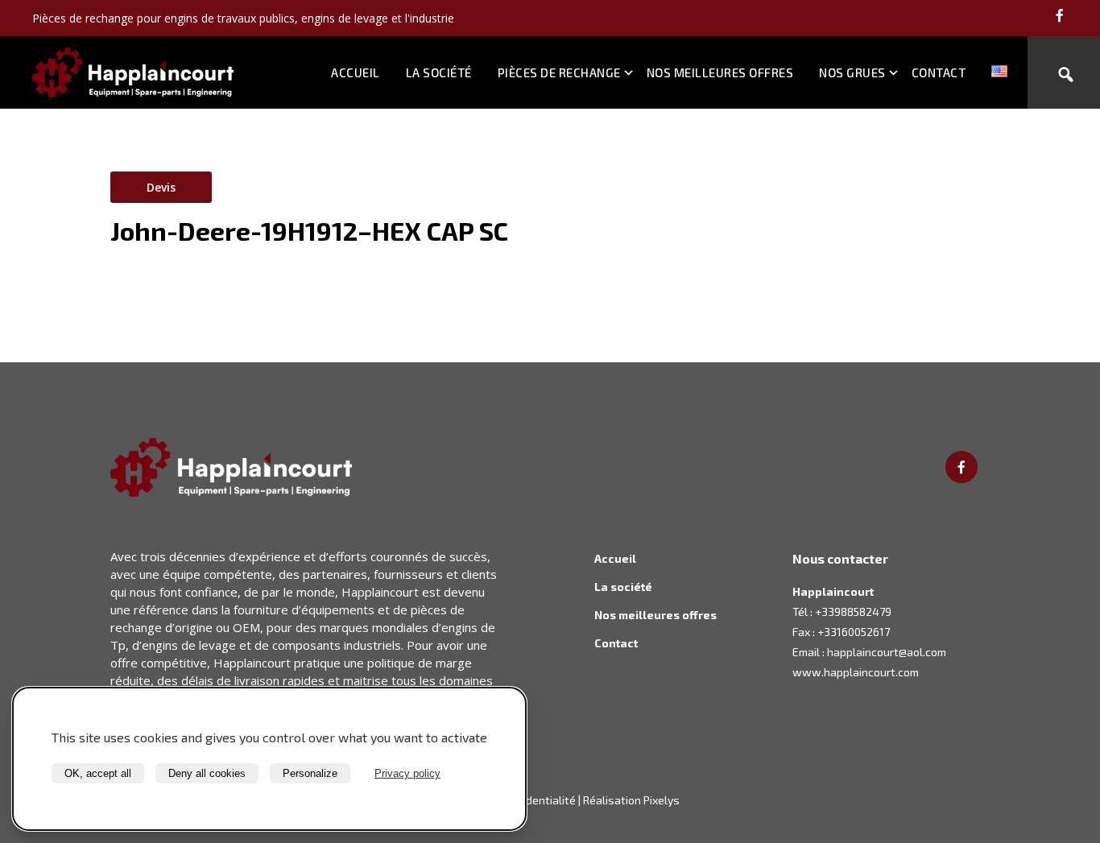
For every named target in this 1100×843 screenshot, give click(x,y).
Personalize (310, 773)
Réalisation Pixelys (631, 800)
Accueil (355, 72)
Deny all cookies (207, 773)
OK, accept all (97, 773)
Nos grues (852, 72)
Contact (939, 72)
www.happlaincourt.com (855, 672)
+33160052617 (853, 631)
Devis (161, 187)
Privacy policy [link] (407, 773)
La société (439, 72)
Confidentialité (538, 800)
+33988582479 (853, 611)
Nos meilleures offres (720, 72)
